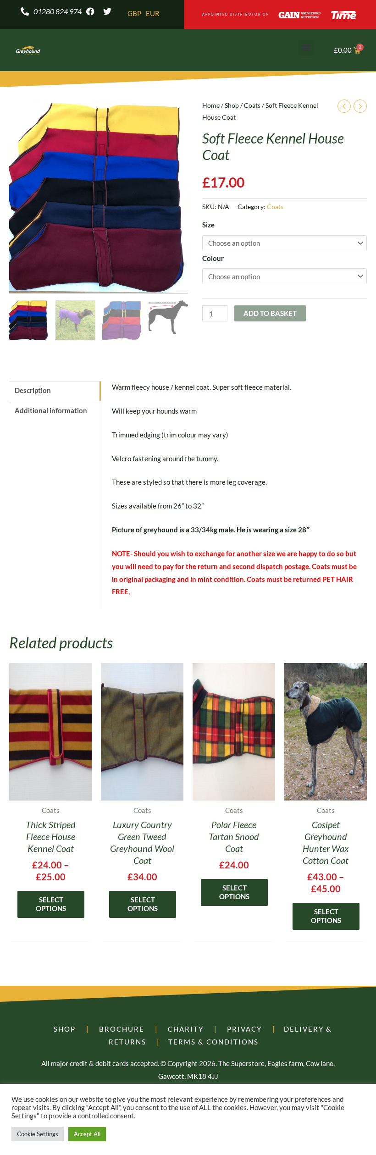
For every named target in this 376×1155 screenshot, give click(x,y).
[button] (306, 47)
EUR (153, 13)
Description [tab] (33, 390)
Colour (213, 258)
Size (208, 225)
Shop (232, 105)
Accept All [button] (87, 1134)
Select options (51, 904)
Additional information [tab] (51, 410)
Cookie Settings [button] (37, 1134)
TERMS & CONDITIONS (213, 1042)
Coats (252, 105)
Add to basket (270, 313)
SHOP (65, 1029)
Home (211, 105)
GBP (134, 13)
